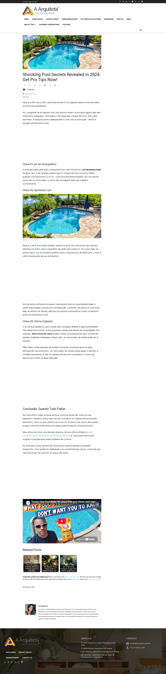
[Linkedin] (126, 1)
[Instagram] (123, 1)
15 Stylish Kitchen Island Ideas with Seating (96, 648)
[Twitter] (135, 1)
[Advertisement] (62, 143)
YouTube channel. (94, 579)
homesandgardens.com (34, 240)
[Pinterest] (129, 1)
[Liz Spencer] (24, 89)
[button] (140, 30)
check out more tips (72, 577)
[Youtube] (142, 1)
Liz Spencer (30, 89)
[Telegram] (132, 1)
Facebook (75, 579)
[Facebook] (120, 1)
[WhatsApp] (139, 1)
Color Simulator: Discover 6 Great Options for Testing (100, 652)
